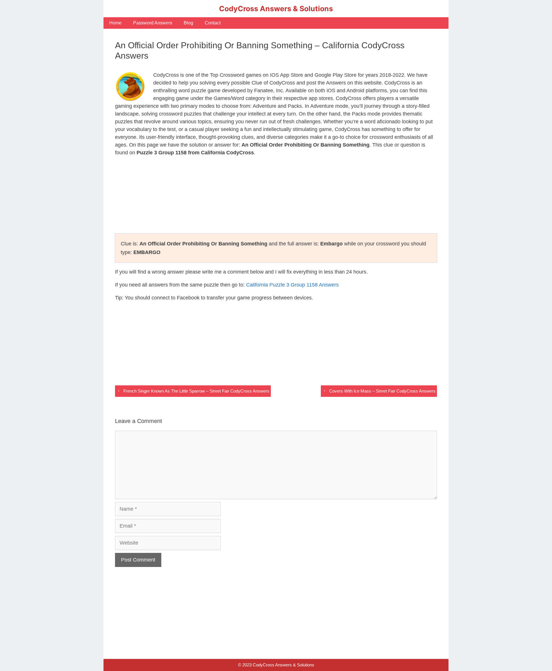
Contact (213, 22)
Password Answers (152, 22)
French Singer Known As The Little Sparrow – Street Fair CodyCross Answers (196, 391)
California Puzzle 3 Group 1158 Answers (292, 285)
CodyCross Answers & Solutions (276, 8)
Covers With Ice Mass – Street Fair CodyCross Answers (382, 391)
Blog (188, 22)
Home (115, 22)
